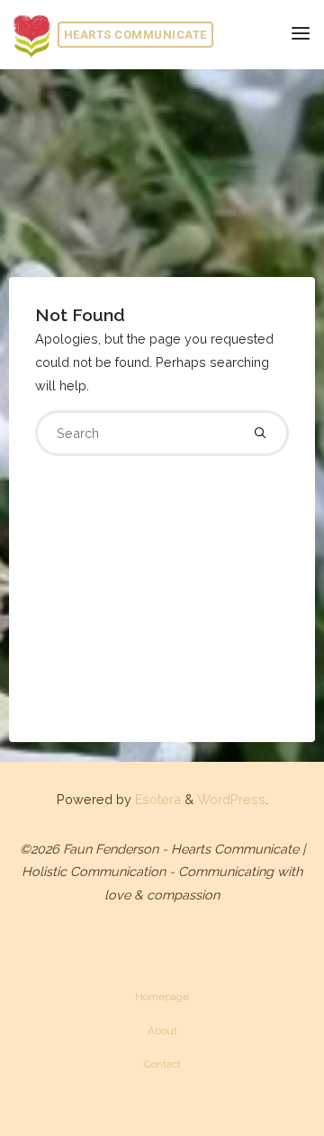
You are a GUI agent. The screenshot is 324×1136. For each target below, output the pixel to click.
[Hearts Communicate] (31, 33)
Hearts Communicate (135, 34)
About (162, 1030)
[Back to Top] (162, 988)
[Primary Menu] (300, 33)
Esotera (156, 799)
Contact (162, 1064)
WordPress (231, 799)
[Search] (260, 432)
